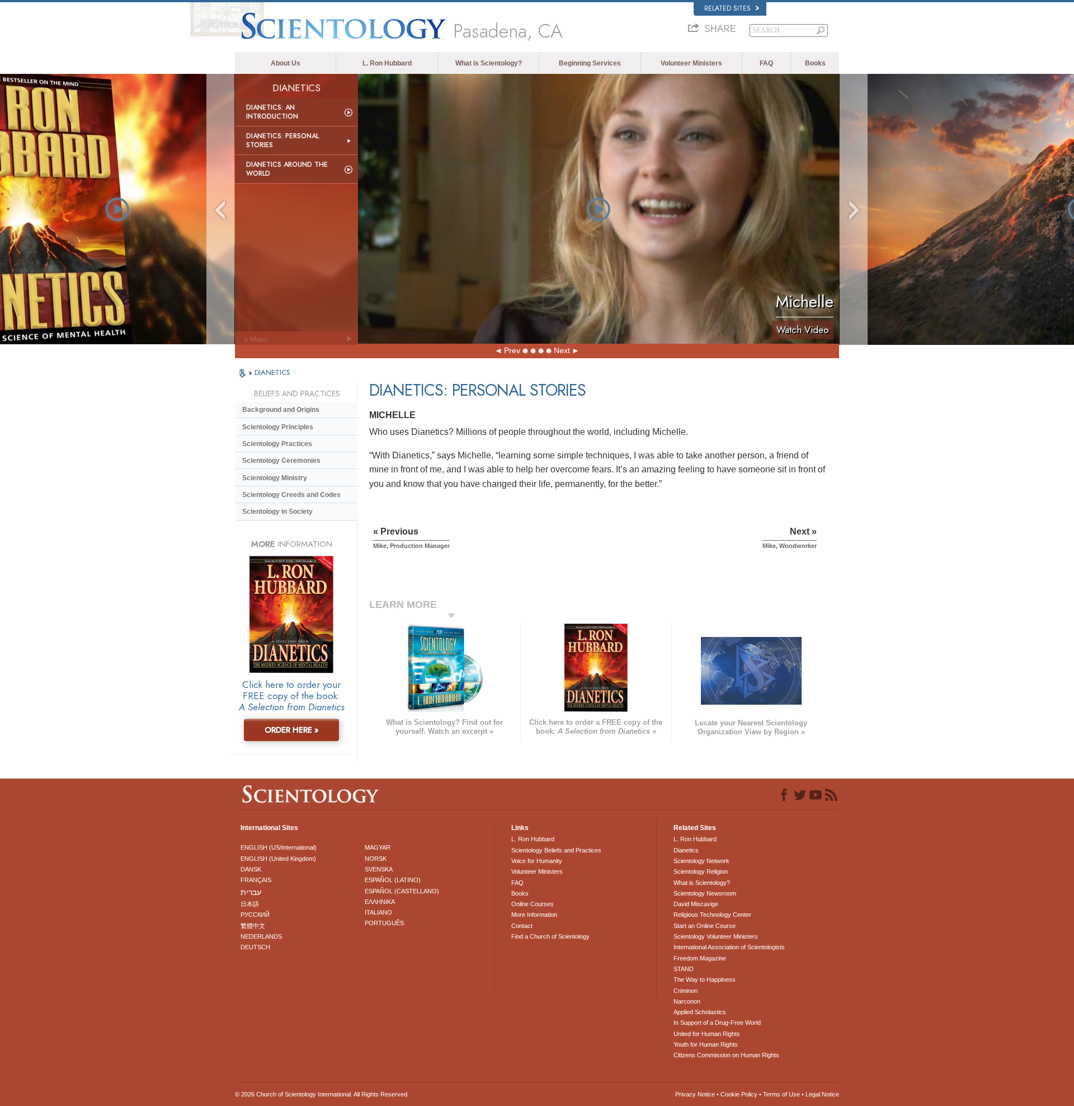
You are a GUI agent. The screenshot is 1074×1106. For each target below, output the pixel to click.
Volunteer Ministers (691, 63)
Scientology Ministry (274, 478)
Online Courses (532, 904)
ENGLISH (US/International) (279, 847)
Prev (512, 350)
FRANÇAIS (256, 880)
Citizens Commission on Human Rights (726, 1055)
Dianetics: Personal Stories (282, 140)
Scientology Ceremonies (281, 461)
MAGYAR (377, 847)
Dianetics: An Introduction (272, 111)
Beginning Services (590, 63)
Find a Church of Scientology (550, 936)
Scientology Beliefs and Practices (556, 850)
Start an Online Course (704, 925)
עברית (251, 892)
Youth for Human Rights (705, 1044)
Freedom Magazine (699, 958)
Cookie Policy (738, 1094)
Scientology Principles (277, 427)
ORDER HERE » (292, 729)
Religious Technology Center (712, 914)
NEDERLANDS (261, 936)
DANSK (251, 869)
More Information (534, 914)
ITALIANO (378, 912)
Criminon (685, 990)
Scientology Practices (277, 444)
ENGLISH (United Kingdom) (278, 858)
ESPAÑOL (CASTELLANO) (402, 891)
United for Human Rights (706, 1033)
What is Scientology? (488, 63)
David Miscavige (695, 904)
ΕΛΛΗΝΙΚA (380, 901)
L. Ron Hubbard (387, 63)
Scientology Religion (700, 871)
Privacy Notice (695, 1094)
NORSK (376, 858)
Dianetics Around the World (287, 169)
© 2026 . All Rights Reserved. (322, 1094)
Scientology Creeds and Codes (291, 495)
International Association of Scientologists (729, 947)
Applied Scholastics (699, 1012)
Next (562, 350)
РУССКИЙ (255, 914)
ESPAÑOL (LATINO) (393, 880)
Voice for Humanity (536, 860)
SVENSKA (379, 869)
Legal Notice (822, 1094)
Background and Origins (280, 410)
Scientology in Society (277, 511)
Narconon (686, 1001)
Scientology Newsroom (704, 893)
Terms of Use (781, 1094)
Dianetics (686, 850)
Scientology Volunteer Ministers (715, 936)
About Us (285, 63)
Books (815, 63)
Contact (522, 925)
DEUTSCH (255, 947)
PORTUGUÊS (384, 923)
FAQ (766, 63)
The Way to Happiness (704, 979)
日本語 (250, 904)
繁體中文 (253, 925)
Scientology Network (701, 860)
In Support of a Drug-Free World (717, 1022)
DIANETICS (272, 372)
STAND (683, 969)
